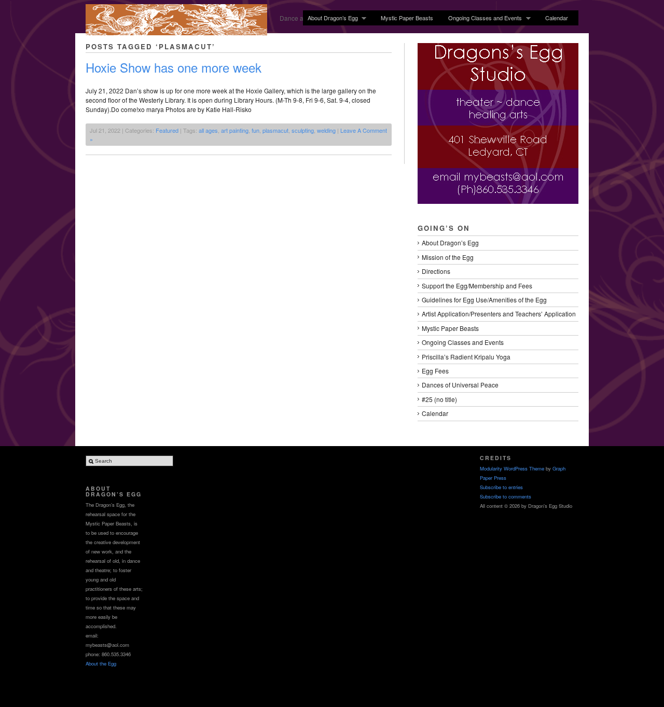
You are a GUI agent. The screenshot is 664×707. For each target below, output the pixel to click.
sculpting (303, 130)
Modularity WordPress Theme (512, 468)
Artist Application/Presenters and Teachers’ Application (499, 313)
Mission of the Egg (448, 257)
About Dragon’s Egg (330, 17)
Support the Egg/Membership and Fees (477, 285)
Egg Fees (435, 370)
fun (255, 130)
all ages (208, 130)
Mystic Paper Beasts (407, 17)
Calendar (556, 17)
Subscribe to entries (501, 487)
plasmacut (275, 130)
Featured (167, 130)
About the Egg (101, 663)
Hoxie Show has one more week (173, 67)
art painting (234, 130)
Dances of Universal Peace (460, 384)
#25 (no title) (439, 399)
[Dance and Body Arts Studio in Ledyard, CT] (176, 32)
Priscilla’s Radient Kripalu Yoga (466, 356)
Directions (436, 271)
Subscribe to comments (505, 496)
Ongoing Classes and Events (483, 17)
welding (326, 130)
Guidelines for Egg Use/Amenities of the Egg (484, 299)
